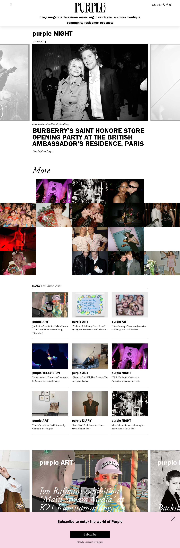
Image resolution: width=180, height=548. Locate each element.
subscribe (157, 5)
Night (93, 17)
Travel (108, 17)
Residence (91, 23)
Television (71, 17)
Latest (58, 286)
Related (36, 286)
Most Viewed (47, 286)
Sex (100, 17)
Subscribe (90, 534)
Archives (120, 17)
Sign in (100, 541)
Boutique (133, 17)
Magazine (55, 17)
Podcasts (106, 23)
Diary (43, 17)
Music (83, 17)
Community (75, 23)
